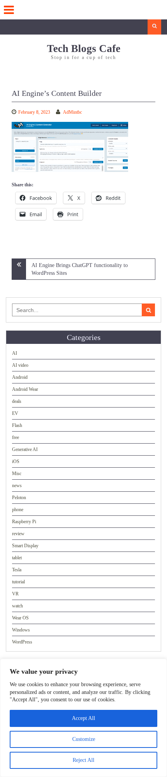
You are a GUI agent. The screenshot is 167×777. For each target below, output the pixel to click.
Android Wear (25, 389)
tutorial (18, 581)
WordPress (22, 642)
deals (16, 401)
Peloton (19, 497)
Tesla (16, 569)
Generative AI (25, 449)
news (17, 485)
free (15, 437)
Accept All (83, 718)
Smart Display (25, 545)
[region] (83, 718)
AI (14, 353)
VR (15, 594)
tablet (17, 557)
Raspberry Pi (24, 521)
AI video (20, 365)
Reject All (83, 760)
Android (20, 377)
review (18, 533)
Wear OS (20, 618)
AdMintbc (72, 112)
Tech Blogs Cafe (83, 48)
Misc (16, 473)
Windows (21, 630)
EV (15, 413)
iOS (15, 461)
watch (17, 606)
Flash (17, 425)
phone (17, 509)
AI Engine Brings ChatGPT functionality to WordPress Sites (79, 269)
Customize (83, 739)
